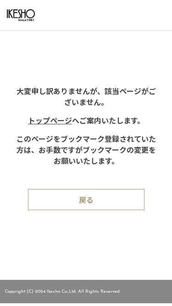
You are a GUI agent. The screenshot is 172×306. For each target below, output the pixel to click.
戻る (86, 201)
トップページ (50, 121)
